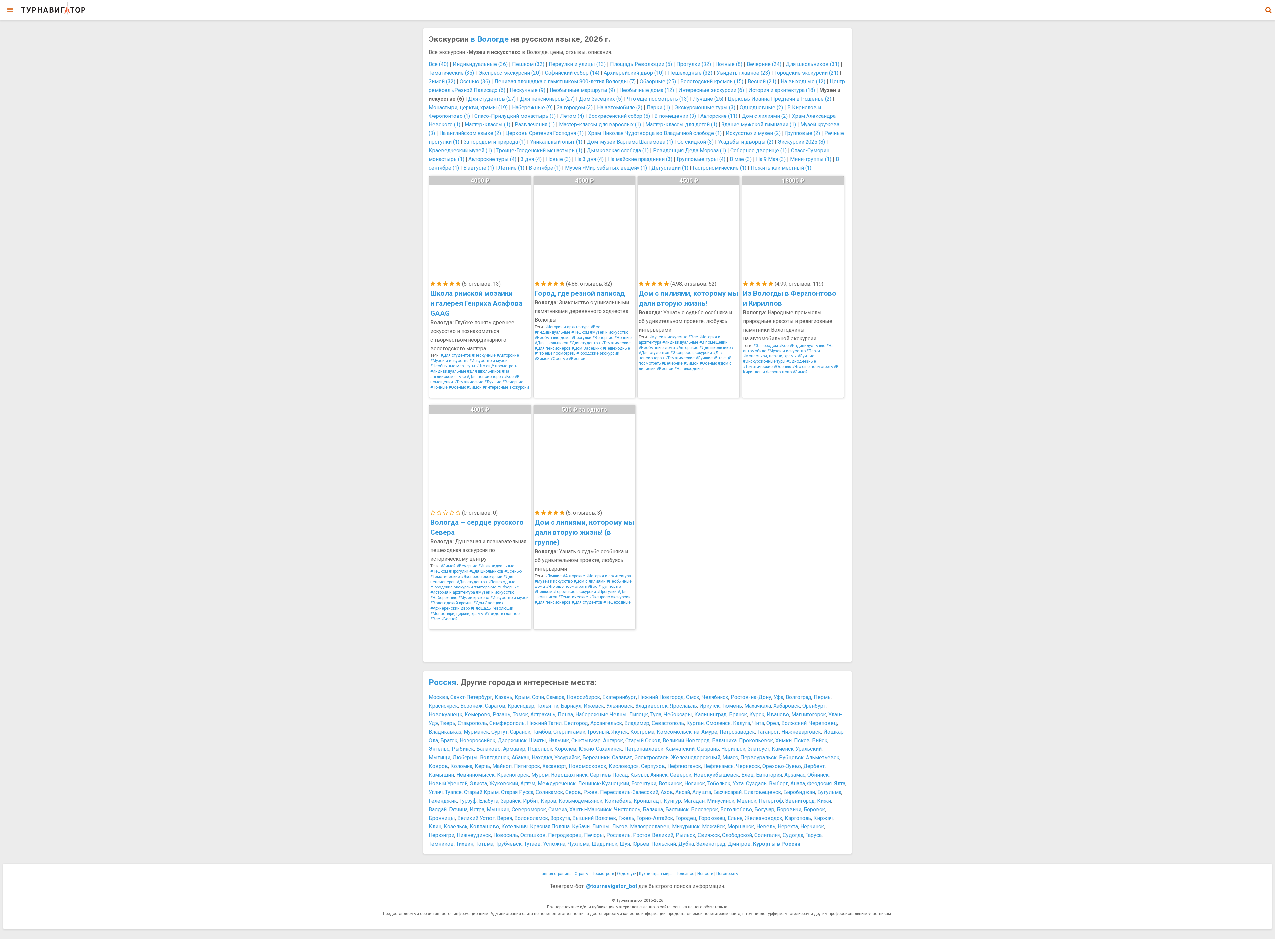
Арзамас (794, 775)
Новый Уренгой (448, 783)
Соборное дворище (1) (758, 150)
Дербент (814, 766)
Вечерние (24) (764, 64)
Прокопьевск (756, 740)
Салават (622, 757)
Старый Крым (481, 792)
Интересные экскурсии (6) (711, 90)
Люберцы (465, 757)
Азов (667, 792)
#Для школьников (484, 371)
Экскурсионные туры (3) (704, 107)
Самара (555, 697)
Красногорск (513, 775)
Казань (503, 697)
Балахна (653, 809)
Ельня (735, 818)
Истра (477, 809)
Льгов (620, 826)
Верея (504, 818)
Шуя (625, 844)
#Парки (813, 351)
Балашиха (724, 740)
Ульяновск (619, 706)
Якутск (619, 732)
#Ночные (439, 387)
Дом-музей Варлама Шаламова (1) (630, 142)
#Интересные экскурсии (506, 387)
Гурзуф (468, 801)
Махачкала (757, 706)
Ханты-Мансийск (590, 809)
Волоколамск (531, 818)
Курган (695, 723)
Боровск (814, 809)
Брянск (738, 714)
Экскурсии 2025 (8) (801, 142)
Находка (542, 757)
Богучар (764, 809)
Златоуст (758, 749)
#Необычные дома (553, 337)
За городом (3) (575, 107)
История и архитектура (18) (781, 90)
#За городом (765, 345)
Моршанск (740, 826)
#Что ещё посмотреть (496, 366)
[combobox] (1268, 6)
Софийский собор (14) (572, 73)
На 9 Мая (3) (771, 159)
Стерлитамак (569, 732)
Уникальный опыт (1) (556, 142)
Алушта (701, 792)
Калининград (710, 714)
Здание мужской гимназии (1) (759, 124)
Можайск (713, 826)
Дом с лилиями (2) (765, 116)
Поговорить (727, 873)
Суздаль (756, 783)
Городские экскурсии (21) (806, 73)
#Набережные (443, 597)
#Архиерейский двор (450, 608)
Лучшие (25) (708, 99)
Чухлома (578, 844)
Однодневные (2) (761, 107)
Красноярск (443, 706)
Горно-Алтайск (655, 818)
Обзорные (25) (658, 81)
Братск (448, 740)
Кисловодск (624, 766)
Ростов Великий (653, 835)
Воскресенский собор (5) (619, 116)
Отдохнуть (626, 873)
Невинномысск (475, 775)
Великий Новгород (686, 740)
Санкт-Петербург (471, 697)
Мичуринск (686, 826)
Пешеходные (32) (690, 73)
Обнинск (818, 775)
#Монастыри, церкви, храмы (770, 356)
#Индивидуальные (448, 371)
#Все (509, 376)
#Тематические (468, 382)
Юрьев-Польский (654, 844)
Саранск (520, 732)
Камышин (441, 775)
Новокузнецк (445, 714)
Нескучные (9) (527, 90)
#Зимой (474, 387)
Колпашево (484, 826)
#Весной (577, 358)
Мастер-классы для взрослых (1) (600, 124)
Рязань (501, 714)
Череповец (823, 723)
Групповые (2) (802, 133)
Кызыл (639, 775)
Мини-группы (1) (810, 159)
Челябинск (715, 697)
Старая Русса (517, 792)
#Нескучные (484, 355)
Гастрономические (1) (719, 168)
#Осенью (457, 387)
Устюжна (554, 844)
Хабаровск (786, 706)
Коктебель (618, 801)
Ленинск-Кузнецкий (603, 783)
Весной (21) (762, 81)
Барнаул (571, 706)
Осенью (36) (475, 81)
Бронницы (442, 818)
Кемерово (477, 714)
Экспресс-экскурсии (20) (509, 73)
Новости (705, 873)
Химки (783, 740)
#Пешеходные (616, 348)
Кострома (642, 732)
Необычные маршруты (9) (582, 90)
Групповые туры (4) (701, 159)
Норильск (733, 749)
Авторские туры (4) (492, 159)
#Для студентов (456, 355)
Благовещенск (762, 792)
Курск (756, 714)
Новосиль (505, 835)
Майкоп (502, 766)
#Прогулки (581, 337)
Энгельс (439, 749)
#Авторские (508, 355)
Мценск (746, 801)
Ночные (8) (728, 64)
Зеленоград (710, 844)
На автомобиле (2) (619, 107)
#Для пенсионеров (485, 376)
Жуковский (503, 783)
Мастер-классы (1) (487, 124)
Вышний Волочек (594, 818)
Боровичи (789, 809)
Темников (441, 844)
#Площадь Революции (492, 608)
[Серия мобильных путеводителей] (53, 8)
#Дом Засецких (587, 348)
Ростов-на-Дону (751, 697)
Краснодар (521, 706)
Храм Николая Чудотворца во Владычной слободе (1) (655, 133)
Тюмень (732, 706)
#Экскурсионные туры (764, 361)
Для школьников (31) (812, 64)
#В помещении (713, 342)
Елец (747, 775)
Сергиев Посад (609, 775)
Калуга (741, 723)
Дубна (686, 844)
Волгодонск (494, 757)
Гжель (626, 818)
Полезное (685, 873)
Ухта (738, 783)
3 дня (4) (531, 159)
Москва (438, 697)
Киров (548, 801)
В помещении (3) (675, 116)
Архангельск (606, 723)
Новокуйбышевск (716, 775)
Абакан (520, 757)
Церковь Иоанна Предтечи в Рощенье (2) (779, 99)
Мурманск (476, 732)
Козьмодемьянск (580, 801)
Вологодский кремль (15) (711, 81)
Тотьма (484, 844)
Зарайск (511, 801)
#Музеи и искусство (449, 360)
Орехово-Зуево (781, 766)
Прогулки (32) (693, 64)
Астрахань (542, 714)
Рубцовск (791, 757)
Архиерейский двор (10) (634, 73)
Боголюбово (736, 809)
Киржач (823, 818)
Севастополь (668, 723)
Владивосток (651, 706)
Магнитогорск (808, 714)
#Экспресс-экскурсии (691, 353)
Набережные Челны (601, 714)
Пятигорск (527, 766)
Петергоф (771, 801)
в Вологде (489, 39)
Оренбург (814, 706)
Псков (802, 740)
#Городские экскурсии (597, 353)
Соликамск (549, 792)
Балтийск (677, 809)
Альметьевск (822, 757)
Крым (522, 697)
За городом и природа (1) (495, 142)
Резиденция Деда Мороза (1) (689, 150)
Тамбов (542, 732)
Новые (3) (558, 159)
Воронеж (471, 706)
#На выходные (688, 368)
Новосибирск (583, 697)
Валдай (438, 809)
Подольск (540, 749)
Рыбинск (463, 749)
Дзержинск (512, 740)
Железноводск (763, 818)
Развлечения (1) (535, 124)
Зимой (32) (442, 81)
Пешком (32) (528, 64)
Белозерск (704, 809)
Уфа (778, 697)
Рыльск (685, 835)
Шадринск (604, 844)
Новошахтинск (569, 775)
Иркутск (709, 706)
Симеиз (557, 809)
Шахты (537, 740)
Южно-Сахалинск (600, 749)
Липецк (638, 714)
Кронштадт (647, 801)
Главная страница (555, 873)
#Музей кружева (473, 597)
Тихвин (464, 844)
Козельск (456, 826)
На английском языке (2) (470, 133)
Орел (772, 723)
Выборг (778, 783)
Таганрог (768, 732)
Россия (442, 682)
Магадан (694, 801)
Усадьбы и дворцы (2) (745, 142)
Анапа (797, 783)
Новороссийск (477, 740)
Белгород (576, 723)
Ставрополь (472, 723)
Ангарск (613, 740)
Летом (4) (572, 116)
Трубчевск (509, 844)
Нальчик (558, 740)
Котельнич (514, 826)
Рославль (618, 835)
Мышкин (498, 809)
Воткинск (670, 783)
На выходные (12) (803, 81)
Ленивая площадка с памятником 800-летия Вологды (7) (565, 81)
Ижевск (594, 706)
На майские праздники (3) (640, 159)
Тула (655, 714)
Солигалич (767, 835)
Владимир (636, 723)
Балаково (488, 749)
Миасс (730, 757)
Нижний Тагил (544, 723)
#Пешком (580, 332)
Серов (573, 792)
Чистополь (627, 809)
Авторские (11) (718, 116)
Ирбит (530, 801)
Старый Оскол (642, 740)
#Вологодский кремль (451, 603)
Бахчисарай (727, 792)
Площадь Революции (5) (641, 64)
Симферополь (507, 723)
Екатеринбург (619, 697)
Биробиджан (799, 792)
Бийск (819, 740)
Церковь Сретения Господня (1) (544, 133)
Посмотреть (603, 873)
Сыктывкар (586, 740)
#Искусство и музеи (488, 360)
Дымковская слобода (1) (618, 150)
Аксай (682, 792)
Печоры (594, 835)
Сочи (538, 697)
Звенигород (800, 801)
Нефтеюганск (684, 766)
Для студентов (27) (492, 99)
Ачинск (659, 775)
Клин (435, 826)
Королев (565, 749)
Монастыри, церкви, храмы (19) (468, 107)
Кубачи (581, 826)
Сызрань (708, 749)
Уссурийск (567, 757)
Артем (527, 783)
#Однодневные (801, 361)
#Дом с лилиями (590, 581)
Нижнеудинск (474, 835)
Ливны (601, 826)
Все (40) (438, 64)
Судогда (793, 835)
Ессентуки (643, 783)
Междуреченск (557, 783)
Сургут (499, 732)
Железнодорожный (695, 757)
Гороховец (712, 818)
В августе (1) (478, 168)
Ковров (438, 766)
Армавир (514, 749)
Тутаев (532, 844)
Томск (520, 714)
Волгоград (798, 697)
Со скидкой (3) (695, 142)
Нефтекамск (718, 766)
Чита (758, 723)
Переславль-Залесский (629, 792)
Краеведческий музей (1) (460, 150)
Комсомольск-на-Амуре (687, 732)
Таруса (814, 835)
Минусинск (720, 801)
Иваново (778, 714)
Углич (436, 792)
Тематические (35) (451, 73)
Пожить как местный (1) (781, 168)
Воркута (560, 818)
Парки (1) (658, 107)
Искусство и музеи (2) (753, 133)
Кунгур (672, 801)
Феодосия (819, 783)
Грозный (598, 732)
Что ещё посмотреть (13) (658, 99)
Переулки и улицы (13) (577, 64)
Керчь (482, 766)
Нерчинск (812, 826)
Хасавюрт (554, 766)
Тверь (447, 723)
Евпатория (769, 775)
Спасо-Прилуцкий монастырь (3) (515, 116)
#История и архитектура (567, 327)
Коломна (461, 766)
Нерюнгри (441, 835)
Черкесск (748, 766)
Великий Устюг (476, 818)
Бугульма (829, 792)
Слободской (737, 835)
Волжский (794, 723)
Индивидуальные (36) (480, 64)
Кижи (824, 801)
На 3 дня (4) (589, 159)
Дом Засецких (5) (601, 99)
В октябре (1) (545, 168)
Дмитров (739, 844)
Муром (540, 775)
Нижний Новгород (661, 697)
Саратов (495, 706)
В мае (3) (741, 159)
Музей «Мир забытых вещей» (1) (606, 168)
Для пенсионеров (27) (547, 99)
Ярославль (683, 706)
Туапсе (453, 792)
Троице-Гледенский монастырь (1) (539, 150)
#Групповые (609, 586)
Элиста (478, 783)
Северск (680, 775)
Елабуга (488, 801)
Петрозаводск (737, 732)
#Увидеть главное (502, 613)
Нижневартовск (801, 732)
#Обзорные (508, 587)
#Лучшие (492, 382)
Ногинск (694, 783)
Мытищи (439, 757)
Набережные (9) (532, 107)
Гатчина (458, 809)
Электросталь (651, 757)
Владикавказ (445, 732)
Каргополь (798, 818)
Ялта (839, 783)
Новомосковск (587, 766)
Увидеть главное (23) (743, 73)
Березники (596, 757)
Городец (685, 818)
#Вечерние (512, 382)
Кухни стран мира (656, 873)
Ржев (590, 792)
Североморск (529, 809)
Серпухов (653, 766)
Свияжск (709, 835)
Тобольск (718, 783)
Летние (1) (511, 168)
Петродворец (565, 835)
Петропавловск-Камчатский (659, 749)
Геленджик (443, 801)
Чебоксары (678, 714)
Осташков (533, 835)
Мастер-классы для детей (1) (681, 124)
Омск (692, 697)
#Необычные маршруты (452, 366)
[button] (1268, 10)
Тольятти (547, 706)
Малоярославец (650, 826)
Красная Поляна (550, 826)
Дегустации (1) (669, 168)
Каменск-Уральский (797, 749)
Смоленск (718, 723)
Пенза (565, 714)
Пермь (822, 697)
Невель (765, 826)
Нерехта (788, 826)
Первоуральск (758, 757)
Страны (582, 873)
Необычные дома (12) (646, 90)
